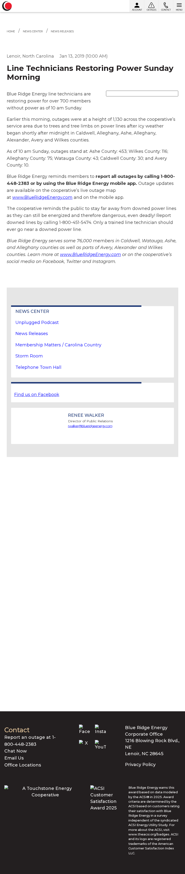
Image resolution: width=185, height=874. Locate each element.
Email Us (14, 758)
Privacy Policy (140, 764)
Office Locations (22, 765)
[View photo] (142, 93)
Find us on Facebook (36, 394)
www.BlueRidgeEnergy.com (42, 197)
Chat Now (15, 751)
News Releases (62, 31)
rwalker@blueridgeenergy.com (90, 426)
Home (11, 31)
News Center (33, 31)
